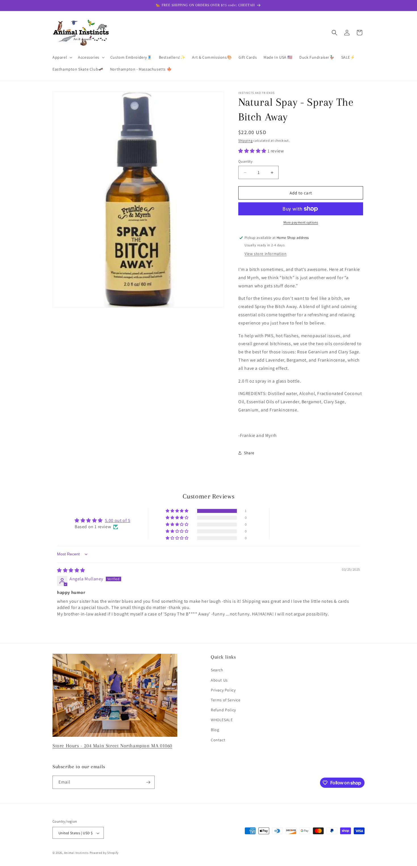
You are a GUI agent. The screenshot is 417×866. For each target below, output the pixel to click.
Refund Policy (223, 709)
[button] (62, 57)
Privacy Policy (223, 690)
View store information (266, 253)
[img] (71, 570)
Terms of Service (226, 699)
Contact (218, 739)
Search (217, 670)
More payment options (300, 222)
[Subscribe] (148, 782)
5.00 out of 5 (117, 520)
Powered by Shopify (104, 853)
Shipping (245, 140)
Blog (215, 730)
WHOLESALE (222, 719)
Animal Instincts (76, 853)
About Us (219, 680)
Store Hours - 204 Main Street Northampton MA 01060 (112, 745)
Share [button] (249, 452)
